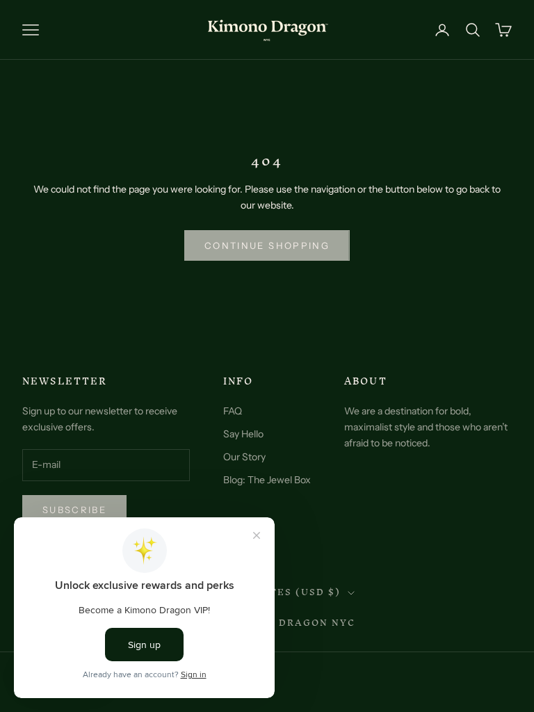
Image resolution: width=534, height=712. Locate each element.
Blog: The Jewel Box (267, 480)
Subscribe (74, 509)
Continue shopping (267, 245)
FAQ (232, 411)
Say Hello (243, 434)
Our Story (244, 457)
